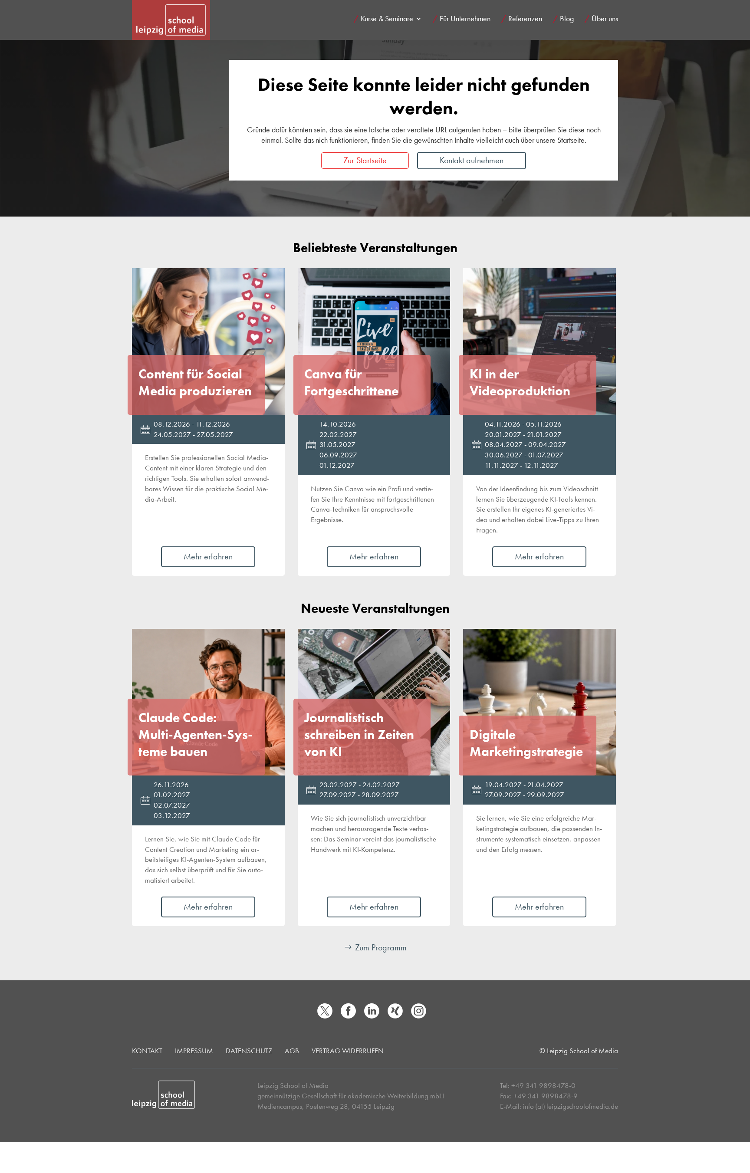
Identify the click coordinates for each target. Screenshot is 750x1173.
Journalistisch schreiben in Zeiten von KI (359, 735)
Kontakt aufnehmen (471, 160)
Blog (567, 19)
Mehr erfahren (208, 556)
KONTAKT (147, 1050)
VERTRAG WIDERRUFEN (348, 1050)
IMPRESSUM (194, 1050)
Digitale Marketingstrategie (526, 743)
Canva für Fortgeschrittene (351, 382)
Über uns (605, 19)
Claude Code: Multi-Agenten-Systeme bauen (195, 735)
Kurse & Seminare (387, 19)
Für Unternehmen (465, 19)
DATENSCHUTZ (249, 1050)
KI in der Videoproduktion (520, 382)
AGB (292, 1050)
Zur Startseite (365, 160)
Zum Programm (381, 947)
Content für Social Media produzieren (195, 382)
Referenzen (525, 19)
